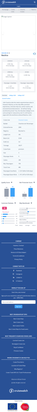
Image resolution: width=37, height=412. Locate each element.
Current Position (6, 98)
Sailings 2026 (12, 95)
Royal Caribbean (18, 347)
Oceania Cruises (22, 10)
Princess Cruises (18, 351)
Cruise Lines (13, 10)
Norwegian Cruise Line (18, 344)
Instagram (19, 274)
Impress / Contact (18, 245)
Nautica (33, 9)
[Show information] (11, 182)
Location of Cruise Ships (18, 365)
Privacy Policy (18, 259)
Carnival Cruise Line (18, 340)
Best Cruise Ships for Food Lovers (18, 329)
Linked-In (19, 277)
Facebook (19, 270)
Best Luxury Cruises (18, 326)
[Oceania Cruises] (34, 54)
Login (18, 6)
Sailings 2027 (21, 95)
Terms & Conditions (18, 256)
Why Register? (18, 369)
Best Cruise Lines (18, 322)
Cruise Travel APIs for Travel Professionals (18, 372)
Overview (4, 95)
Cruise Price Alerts (18, 362)
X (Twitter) (19, 281)
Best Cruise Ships (19, 319)
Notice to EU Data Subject (18, 252)
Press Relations (18, 249)
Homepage (5, 9)
